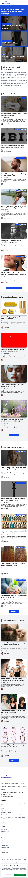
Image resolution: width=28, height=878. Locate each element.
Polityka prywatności (18, 859)
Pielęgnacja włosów (5, 845)
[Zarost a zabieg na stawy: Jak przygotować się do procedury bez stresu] (14, 263)
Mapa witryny (21, 862)
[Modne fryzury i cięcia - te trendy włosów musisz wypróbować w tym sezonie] (14, 458)
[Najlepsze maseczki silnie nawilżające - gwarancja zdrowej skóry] (14, 374)
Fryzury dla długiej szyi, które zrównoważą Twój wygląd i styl (13, 814)
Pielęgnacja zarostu (5, 847)
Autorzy (3, 826)
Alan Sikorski (6, 327)
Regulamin (4, 859)
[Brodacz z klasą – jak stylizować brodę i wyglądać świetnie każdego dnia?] (14, 23)
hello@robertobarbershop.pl (8, 796)
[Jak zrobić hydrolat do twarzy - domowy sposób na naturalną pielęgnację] (14, 409)
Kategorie (3, 837)
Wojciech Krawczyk (7, 359)
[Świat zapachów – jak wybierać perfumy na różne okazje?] (14, 54)
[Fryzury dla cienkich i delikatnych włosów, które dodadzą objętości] (14, 701)
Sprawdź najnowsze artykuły (14, 287)
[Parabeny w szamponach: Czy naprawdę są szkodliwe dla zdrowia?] (14, 586)
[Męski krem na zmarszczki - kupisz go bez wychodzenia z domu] (14, 104)
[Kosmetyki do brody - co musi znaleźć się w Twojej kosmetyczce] (14, 164)
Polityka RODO (6, 862)
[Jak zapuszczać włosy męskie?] (14, 38)
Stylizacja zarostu (4, 850)
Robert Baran (6, 394)
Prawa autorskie (10, 859)
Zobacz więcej (14, 611)
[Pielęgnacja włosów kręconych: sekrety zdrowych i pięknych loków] (14, 554)
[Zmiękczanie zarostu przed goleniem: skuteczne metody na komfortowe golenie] (14, 668)
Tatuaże (2, 840)
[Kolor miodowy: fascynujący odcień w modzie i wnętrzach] (14, 307)
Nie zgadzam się (8, 874)
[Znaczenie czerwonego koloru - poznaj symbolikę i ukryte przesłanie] (14, 340)
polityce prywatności (5, 872)
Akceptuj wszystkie (20, 874)
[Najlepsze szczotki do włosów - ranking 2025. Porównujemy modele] (14, 489)
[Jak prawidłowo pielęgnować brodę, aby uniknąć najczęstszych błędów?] (14, 632)
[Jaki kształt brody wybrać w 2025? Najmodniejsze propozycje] (14, 231)
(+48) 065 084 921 (6, 794)
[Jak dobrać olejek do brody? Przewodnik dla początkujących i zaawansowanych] (14, 136)
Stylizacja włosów (4, 842)
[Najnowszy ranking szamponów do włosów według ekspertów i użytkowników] (14, 521)
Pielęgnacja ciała (4, 852)
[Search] (25, 2)
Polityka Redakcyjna (14, 862)
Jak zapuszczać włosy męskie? (8, 42)
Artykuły (3, 800)
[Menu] (23, 2)
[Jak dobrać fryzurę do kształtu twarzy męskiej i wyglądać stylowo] (14, 735)
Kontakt (25, 859)
